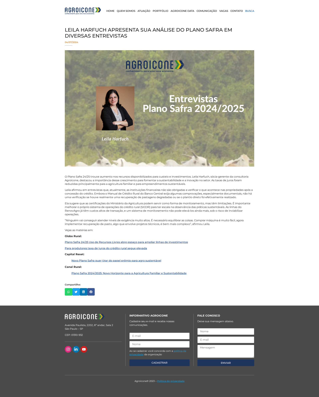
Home (110, 10)
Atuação (144, 10)
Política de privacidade (171, 381)
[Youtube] (84, 349)
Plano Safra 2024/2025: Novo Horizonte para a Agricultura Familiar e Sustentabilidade (129, 273)
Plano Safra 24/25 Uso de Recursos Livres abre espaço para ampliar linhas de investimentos (126, 242)
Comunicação (207, 10)
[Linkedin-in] (76, 349)
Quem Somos (126, 10)
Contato (236, 10)
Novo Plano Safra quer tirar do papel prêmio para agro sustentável (116, 260)
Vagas (223, 10)
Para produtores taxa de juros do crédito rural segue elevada (106, 248)
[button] (68, 292)
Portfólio (160, 10)
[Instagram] (68, 349)
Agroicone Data (182, 10)
